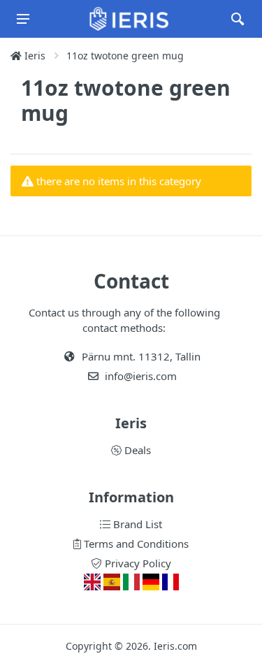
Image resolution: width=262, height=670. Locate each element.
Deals (136, 450)
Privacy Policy (136, 563)
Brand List (136, 524)
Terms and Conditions (135, 544)
